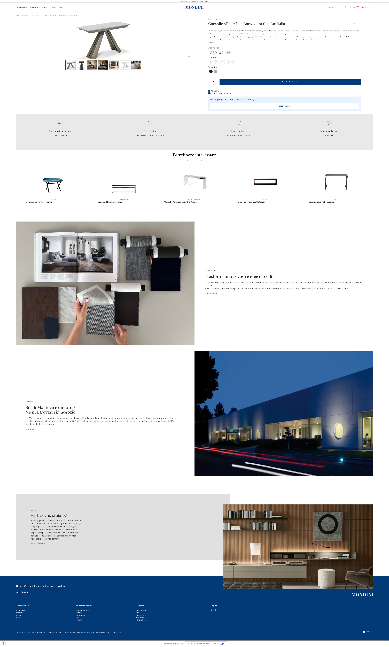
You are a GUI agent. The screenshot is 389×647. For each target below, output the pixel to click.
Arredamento (26, 15)
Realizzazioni (140, 615)
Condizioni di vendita (82, 610)
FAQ (77, 617)
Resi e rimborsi (80, 615)
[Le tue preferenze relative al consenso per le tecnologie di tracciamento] (3, 643)
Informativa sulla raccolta (173, 644)
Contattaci (79, 620)
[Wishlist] (354, 7)
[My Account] (350, 7)
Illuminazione (20, 613)
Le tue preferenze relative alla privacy (203, 644)
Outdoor (18, 615)
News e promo (140, 617)
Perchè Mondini (141, 610)
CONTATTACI (30, 429)
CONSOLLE (37, 15)
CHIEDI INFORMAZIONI (38, 544)
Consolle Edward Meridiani (39, 202)
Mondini (364, 7)
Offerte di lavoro (141, 620)
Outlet (18, 617)
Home (17, 15)
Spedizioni (79, 613)
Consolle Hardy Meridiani (109, 202)
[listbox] (284, 62)
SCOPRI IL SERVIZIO (211, 293)
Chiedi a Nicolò (285, 106)
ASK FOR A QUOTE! (202, 1)
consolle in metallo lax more (322, 202)
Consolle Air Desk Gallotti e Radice (180, 202)
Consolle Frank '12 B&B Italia (251, 202)
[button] (372, 7)
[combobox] (337, 7)
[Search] (346, 7)
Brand (137, 613)
